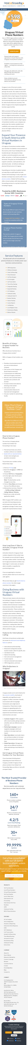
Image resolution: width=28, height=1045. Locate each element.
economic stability (9, 695)
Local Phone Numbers (9, 890)
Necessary (11, 1038)
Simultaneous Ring (8, 940)
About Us (6, 953)
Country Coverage (8, 959)
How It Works (7, 955)
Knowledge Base (8, 967)
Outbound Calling (8, 909)
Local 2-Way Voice (8, 896)
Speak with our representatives (13, 454)
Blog (5, 970)
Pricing (11, 467)
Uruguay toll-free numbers (12, 218)
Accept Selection (18, 1032)
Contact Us (7, 972)
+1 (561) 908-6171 (11, 6)
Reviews (6, 961)
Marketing (19, 1040)
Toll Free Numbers (8, 888)
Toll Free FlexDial (8, 894)
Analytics (18, 1038)
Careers (6, 965)
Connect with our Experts (14, 876)
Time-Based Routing (9, 936)
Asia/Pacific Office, (11, 994)
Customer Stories (8, 963)
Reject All (14, 1035)
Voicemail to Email (9, 938)
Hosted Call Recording (9, 934)
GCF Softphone (8, 930)
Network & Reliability (9, 957)
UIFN (5, 907)
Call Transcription (8, 932)
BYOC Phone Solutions (10, 911)
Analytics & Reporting (9, 923)
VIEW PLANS (14, 51)
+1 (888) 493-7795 (21, 6)
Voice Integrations (8, 921)
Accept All (8, 1032)
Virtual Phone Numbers (10, 892)
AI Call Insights (8, 919)
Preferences (11, 1040)
